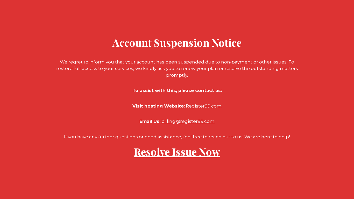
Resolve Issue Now (177, 151)
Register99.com (204, 106)
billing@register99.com (188, 121)
